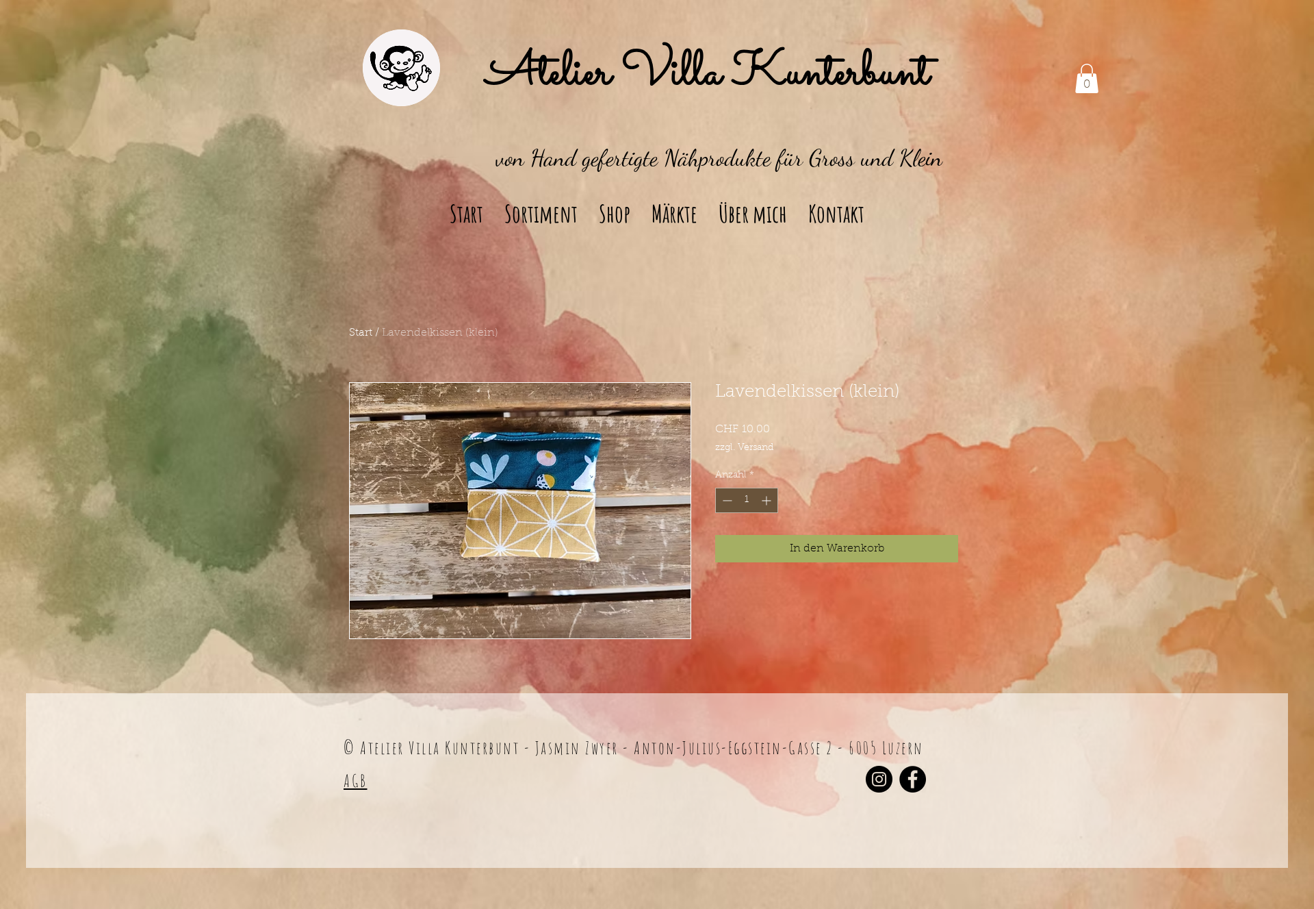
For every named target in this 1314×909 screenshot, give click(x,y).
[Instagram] (879, 779)
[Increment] (767, 500)
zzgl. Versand (744, 448)
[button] (1086, 78)
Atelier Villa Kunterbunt (707, 74)
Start (360, 332)
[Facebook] (912, 779)
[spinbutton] (746, 500)
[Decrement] (725, 500)
